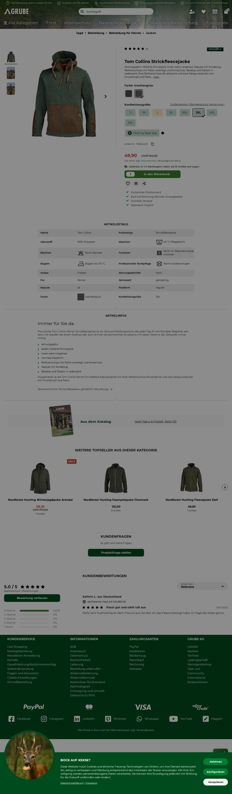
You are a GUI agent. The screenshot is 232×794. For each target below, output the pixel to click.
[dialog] (116, 397)
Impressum (91, 783)
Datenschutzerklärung (71, 783)
